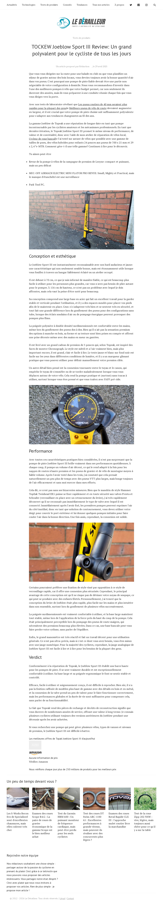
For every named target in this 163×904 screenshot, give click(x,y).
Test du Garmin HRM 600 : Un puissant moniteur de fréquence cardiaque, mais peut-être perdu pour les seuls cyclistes (68, 825)
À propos (119, 4)
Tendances (82, 4)
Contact (70, 898)
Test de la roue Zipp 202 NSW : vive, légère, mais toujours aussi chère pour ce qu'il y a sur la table (144, 822)
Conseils (67, 4)
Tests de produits (49, 4)
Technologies (28, 4)
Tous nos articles (101, 4)
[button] (81, 752)
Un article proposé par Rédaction (72, 66)
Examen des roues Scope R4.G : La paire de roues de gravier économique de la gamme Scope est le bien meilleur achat (42, 825)
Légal (62, 898)
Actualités (12, 4)
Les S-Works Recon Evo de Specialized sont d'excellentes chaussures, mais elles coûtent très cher (17, 822)
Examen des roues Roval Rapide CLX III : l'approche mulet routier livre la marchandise (119, 820)
